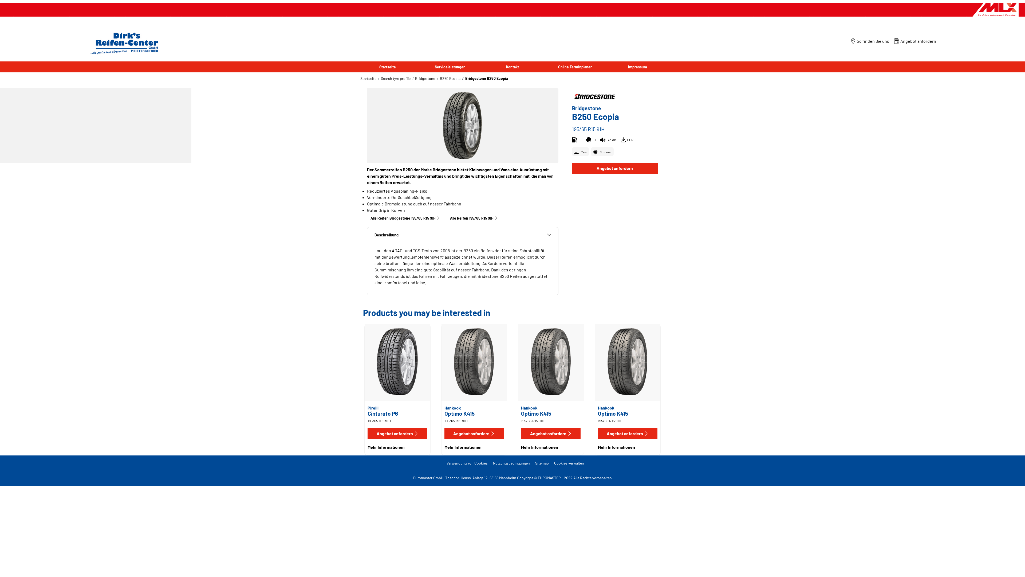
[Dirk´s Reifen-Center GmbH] (122, 43)
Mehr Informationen (386, 447)
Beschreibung (386, 235)
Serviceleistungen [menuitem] (450, 67)
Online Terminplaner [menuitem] (575, 67)
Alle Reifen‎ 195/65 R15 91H (472, 218)
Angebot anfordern (615, 168)
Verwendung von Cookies (467, 463)
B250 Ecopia (450, 78)
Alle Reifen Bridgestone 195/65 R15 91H (403, 218)
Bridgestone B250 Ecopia (486, 78)
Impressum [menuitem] (637, 67)
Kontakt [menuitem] (512, 67)
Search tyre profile (396, 78)
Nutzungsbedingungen (511, 463)
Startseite (368, 78)
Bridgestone (425, 78)
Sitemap (542, 463)
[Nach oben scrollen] (1011, 566)
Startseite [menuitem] (387, 67)
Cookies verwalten (569, 463)
